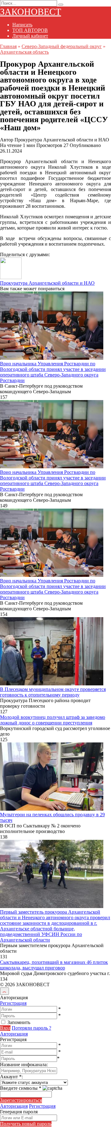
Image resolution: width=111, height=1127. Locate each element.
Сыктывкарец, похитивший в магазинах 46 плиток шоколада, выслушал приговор (54, 965)
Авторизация (14, 1033)
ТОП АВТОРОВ (30, 30)
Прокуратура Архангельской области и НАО (47, 283)
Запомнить (18, 1022)
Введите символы (20, 1088)
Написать (22, 24)
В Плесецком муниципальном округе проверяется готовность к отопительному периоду (53, 692)
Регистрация (13, 1003)
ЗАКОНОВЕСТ (30, 12)
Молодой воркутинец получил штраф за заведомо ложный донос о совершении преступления (52, 720)
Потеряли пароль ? (31, 1028)
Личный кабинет (30, 35)
